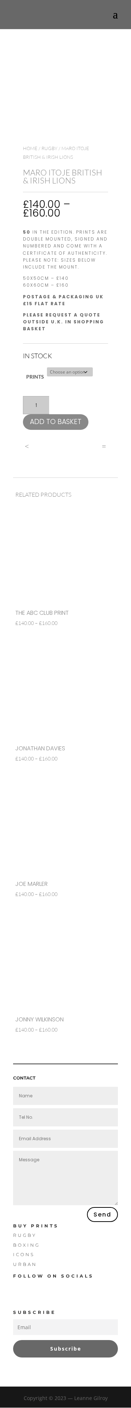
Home (30, 148)
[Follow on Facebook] (22, 1287)
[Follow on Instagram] (75, 1287)
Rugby (49, 148)
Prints (35, 377)
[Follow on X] (48, 1287)
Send (102, 1214)
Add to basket (56, 422)
